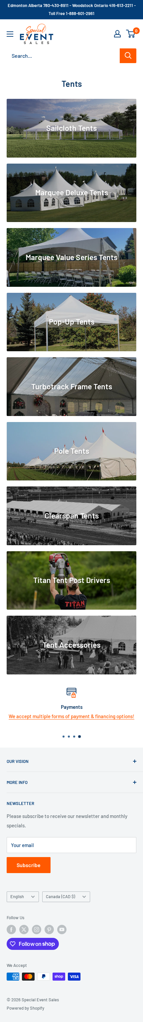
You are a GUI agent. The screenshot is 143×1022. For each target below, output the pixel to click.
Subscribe (29, 865)
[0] (131, 34)
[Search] (128, 55)
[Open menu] (10, 34)
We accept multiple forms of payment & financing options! (71, 716)
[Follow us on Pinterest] (49, 929)
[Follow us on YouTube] (62, 929)
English (17, 896)
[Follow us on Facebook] (11, 929)
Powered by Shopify (25, 1008)
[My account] (117, 33)
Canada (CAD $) (60, 896)
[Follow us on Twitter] (24, 929)
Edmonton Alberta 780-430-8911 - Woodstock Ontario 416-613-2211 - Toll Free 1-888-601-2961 (72, 9)
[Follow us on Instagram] (36, 929)
